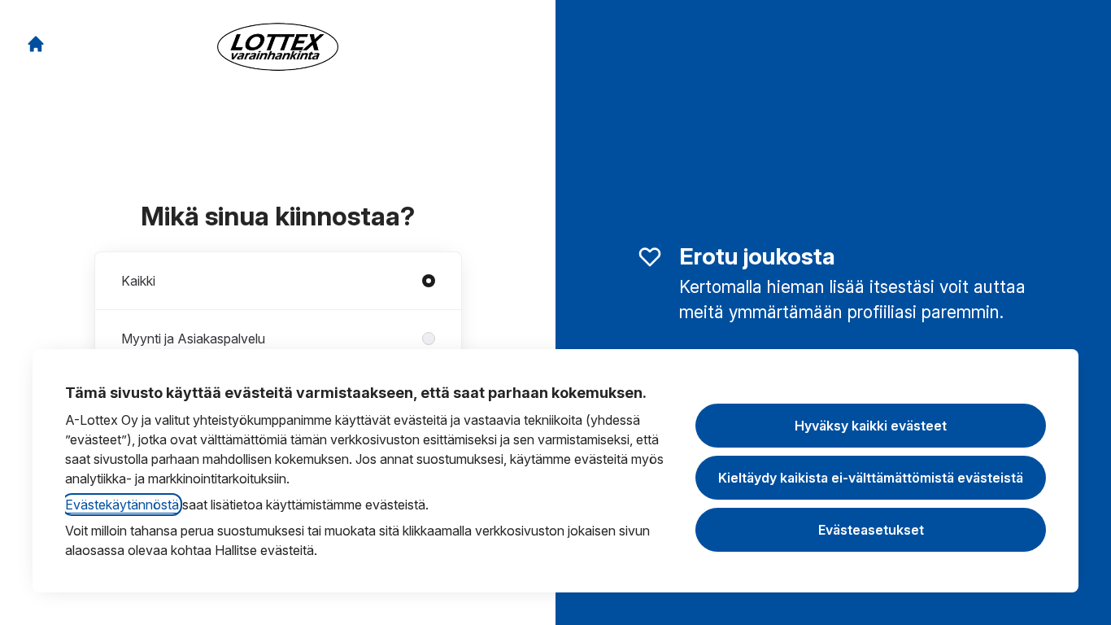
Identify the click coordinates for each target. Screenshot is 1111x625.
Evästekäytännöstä (122, 504)
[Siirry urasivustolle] (36, 44)
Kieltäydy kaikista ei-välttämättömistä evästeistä (870, 478)
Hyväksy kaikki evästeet (871, 425)
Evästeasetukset (871, 530)
